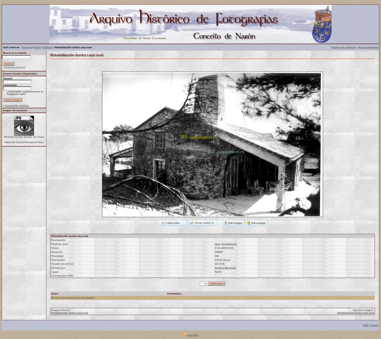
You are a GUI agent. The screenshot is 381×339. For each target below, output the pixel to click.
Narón (37, 47)
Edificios (48, 47)
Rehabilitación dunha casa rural (69, 312)
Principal (27, 47)
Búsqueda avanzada (14, 67)
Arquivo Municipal (225, 267)
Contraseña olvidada (17, 105)
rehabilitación (229, 244)
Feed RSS (192, 335)
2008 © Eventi (371, 325)
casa (217, 244)
